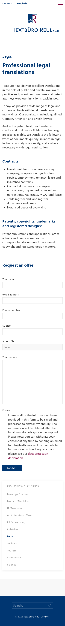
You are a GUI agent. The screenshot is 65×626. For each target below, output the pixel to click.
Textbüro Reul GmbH (36, 616)
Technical (12, 543)
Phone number (11, 310)
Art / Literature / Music (20, 515)
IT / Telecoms (14, 508)
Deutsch (7, 3)
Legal (10, 536)
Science (11, 564)
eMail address (10, 294)
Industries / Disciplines (23, 486)
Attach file (8, 341)
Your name (8, 279)
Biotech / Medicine (18, 501)
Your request (10, 356)
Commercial (14, 557)
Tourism (12, 550)
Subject (6, 325)
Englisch (22, 3)
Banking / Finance (17, 494)
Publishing (13, 529)
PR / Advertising (16, 522)
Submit (12, 467)
